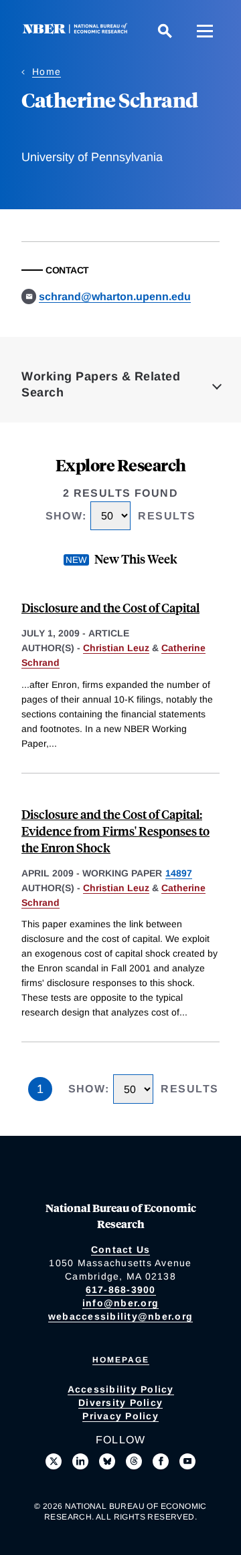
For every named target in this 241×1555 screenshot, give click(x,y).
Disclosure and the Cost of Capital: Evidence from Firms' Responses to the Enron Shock (115, 831)
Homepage (120, 1359)
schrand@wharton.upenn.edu (115, 296)
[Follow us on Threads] (134, 1461)
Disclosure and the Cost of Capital (110, 607)
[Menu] (205, 30)
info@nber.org (120, 1303)
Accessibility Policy (121, 1389)
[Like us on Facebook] (161, 1461)
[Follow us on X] (54, 1461)
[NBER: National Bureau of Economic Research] (77, 30)
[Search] (164, 30)
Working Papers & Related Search (100, 384)
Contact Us (121, 1249)
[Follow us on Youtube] (187, 1461)
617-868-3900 (121, 1289)
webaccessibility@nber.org (120, 1316)
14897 (178, 873)
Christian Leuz (116, 647)
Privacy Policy (120, 1416)
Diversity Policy (120, 1402)
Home (46, 71)
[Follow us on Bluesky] (107, 1461)
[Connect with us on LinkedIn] (80, 1461)
